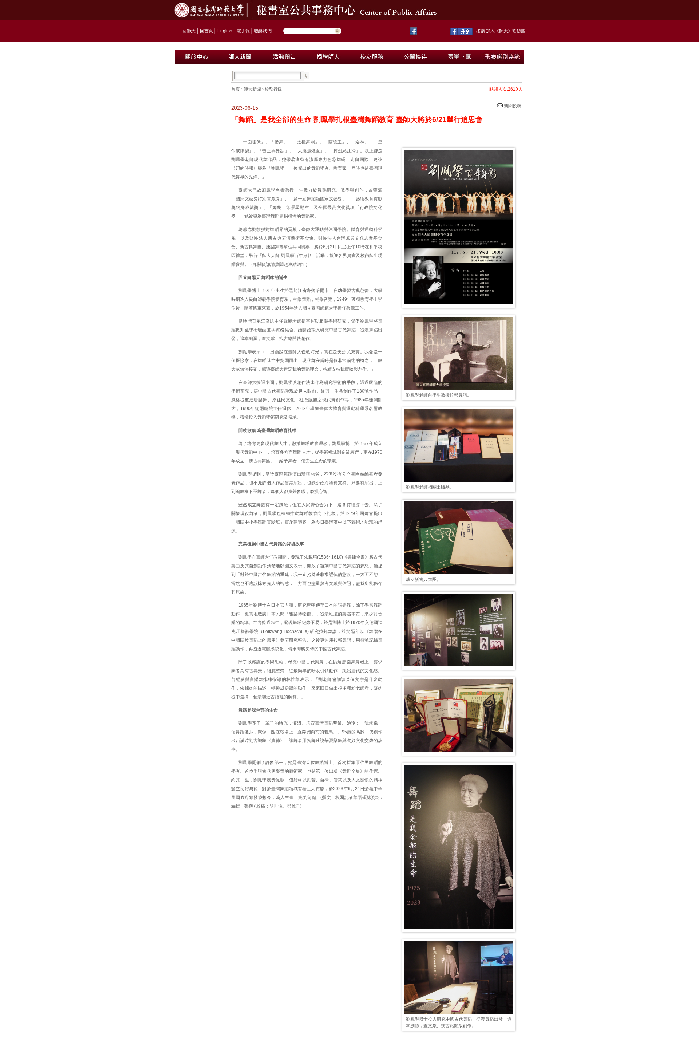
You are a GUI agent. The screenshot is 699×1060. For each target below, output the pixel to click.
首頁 (235, 89)
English (224, 31)
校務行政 (273, 89)
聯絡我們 (263, 31)
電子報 (243, 31)
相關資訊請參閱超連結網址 (279, 264)
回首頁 (206, 31)
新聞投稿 (512, 106)
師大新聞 (252, 89)
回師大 (189, 31)
